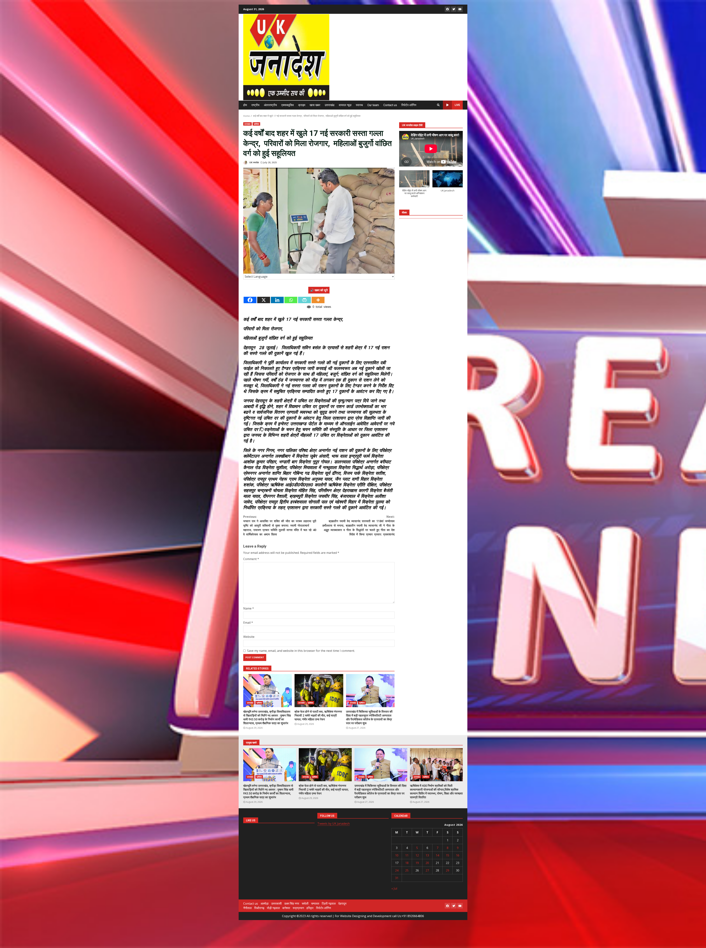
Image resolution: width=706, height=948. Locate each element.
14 (437, 855)
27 (427, 870)
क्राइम (301, 105)
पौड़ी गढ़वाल (273, 908)
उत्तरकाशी (276, 903)
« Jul (394, 888)
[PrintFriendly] (304, 300)
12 (417, 855)
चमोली (305, 903)
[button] (414, 185)
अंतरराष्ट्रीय (270, 105)
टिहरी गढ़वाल (329, 903)
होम (245, 105)
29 (447, 870)
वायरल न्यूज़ (345, 105)
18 (407, 863)
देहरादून (342, 903)
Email (248, 623)
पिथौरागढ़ (259, 908)
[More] (318, 300)
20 (427, 863)
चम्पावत (315, 903)
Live (457, 105)
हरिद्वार (309, 908)
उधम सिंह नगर (291, 903)
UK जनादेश (254, 162)
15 (447, 855)
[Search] (438, 104)
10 (396, 855)
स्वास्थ (359, 105)
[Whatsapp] (290, 300)
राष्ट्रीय (255, 105)
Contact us (390, 105)
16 (457, 855)
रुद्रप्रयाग (298, 908)
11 (407, 855)
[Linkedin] (277, 300)
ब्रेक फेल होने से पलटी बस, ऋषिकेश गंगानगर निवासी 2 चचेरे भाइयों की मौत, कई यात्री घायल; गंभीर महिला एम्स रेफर (319, 690)
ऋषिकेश (256, 124)
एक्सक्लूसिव (287, 105)
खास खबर (315, 105)
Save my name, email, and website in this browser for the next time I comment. (301, 651)
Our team (373, 105)
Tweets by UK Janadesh (333, 824)
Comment (251, 559)
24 (396, 870)
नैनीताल (247, 908)
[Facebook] (250, 300)
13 (427, 855)
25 (407, 870)
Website (248, 637)
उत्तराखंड (329, 105)
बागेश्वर (286, 908)
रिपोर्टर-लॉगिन (408, 105)
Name (248, 608)
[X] (263, 300)
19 (417, 863)
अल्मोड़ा (265, 903)
